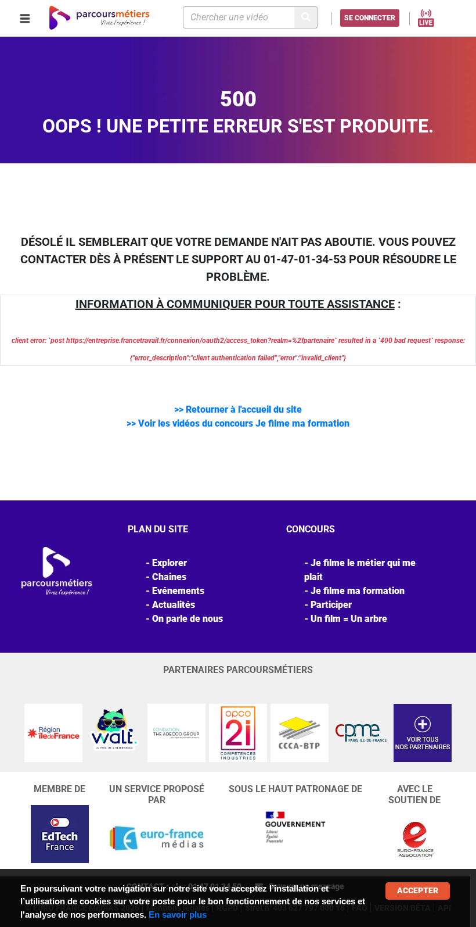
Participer (331, 604)
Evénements (178, 590)
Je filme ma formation (358, 590)
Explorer (169, 562)
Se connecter (369, 18)
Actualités (173, 604)
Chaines (169, 576)
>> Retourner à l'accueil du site (238, 409)
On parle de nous (187, 618)
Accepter (417, 890)
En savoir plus (178, 914)
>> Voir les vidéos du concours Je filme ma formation (238, 423)
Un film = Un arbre (349, 618)
